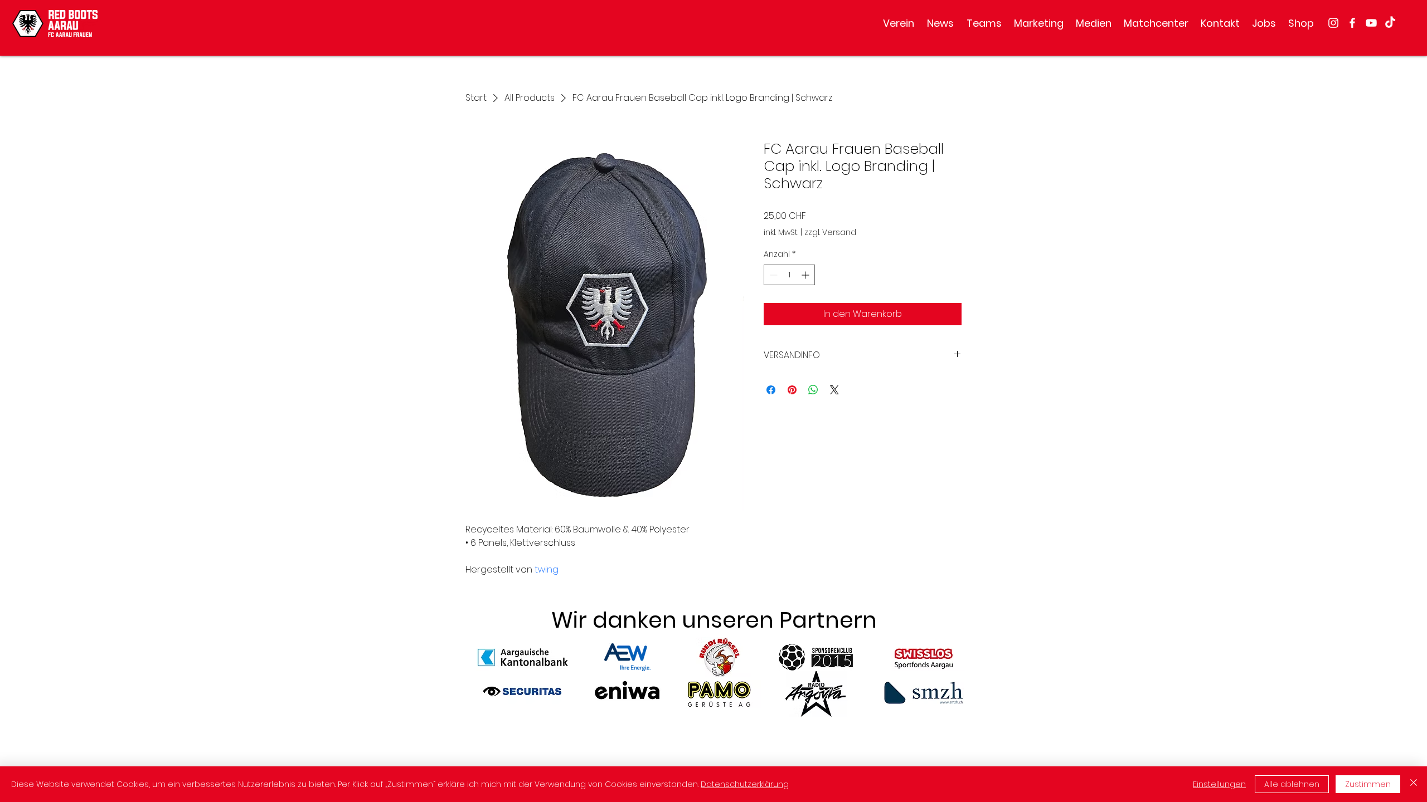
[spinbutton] (789, 275)
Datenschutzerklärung (745, 784)
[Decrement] (772, 275)
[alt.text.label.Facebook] (1352, 23)
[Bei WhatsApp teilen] (813, 390)
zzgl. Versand (830, 232)
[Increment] (806, 275)
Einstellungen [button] (1219, 784)
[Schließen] (1413, 784)
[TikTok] (1390, 23)
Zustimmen (1368, 784)
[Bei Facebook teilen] (771, 390)
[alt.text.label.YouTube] (1371, 23)
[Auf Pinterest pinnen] (792, 390)
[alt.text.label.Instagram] (1333, 23)
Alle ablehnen (1291, 784)
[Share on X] (834, 390)
